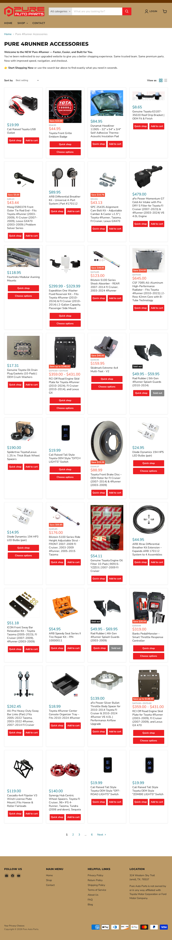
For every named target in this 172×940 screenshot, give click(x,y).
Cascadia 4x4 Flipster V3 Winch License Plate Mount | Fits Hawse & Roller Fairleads (22, 801)
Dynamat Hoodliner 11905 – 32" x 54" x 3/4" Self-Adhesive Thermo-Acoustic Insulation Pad (106, 131)
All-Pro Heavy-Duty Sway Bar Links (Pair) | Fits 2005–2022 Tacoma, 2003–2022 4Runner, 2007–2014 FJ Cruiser (23, 718)
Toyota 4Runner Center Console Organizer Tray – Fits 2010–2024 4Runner (64, 714)
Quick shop (15, 140)
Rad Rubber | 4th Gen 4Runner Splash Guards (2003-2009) (105, 637)
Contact (38, 23)
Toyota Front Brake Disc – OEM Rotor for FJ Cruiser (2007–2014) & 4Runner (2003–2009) (106, 480)
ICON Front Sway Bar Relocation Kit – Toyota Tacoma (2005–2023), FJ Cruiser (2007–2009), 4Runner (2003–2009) (22, 634)
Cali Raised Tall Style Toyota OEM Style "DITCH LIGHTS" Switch (64, 458)
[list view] (165, 80)
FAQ (90, 899)
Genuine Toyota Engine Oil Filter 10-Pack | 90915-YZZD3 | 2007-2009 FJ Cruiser (107, 566)
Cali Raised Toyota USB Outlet (21, 131)
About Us (93, 894)
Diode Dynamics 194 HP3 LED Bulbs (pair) (22, 538)
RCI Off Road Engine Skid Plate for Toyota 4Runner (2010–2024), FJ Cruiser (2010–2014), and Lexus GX (64, 386)
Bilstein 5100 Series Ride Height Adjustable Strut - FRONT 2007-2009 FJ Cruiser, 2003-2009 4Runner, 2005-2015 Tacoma (64, 545)
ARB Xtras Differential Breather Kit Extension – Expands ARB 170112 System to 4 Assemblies (147, 549)
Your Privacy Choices (14, 925)
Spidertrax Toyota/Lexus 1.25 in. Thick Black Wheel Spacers (23, 455)
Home (8, 23)
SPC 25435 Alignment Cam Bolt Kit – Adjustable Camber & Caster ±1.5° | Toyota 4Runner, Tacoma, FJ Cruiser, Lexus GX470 (106, 214)
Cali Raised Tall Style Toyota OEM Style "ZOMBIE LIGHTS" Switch (147, 790)
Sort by (8, 80)
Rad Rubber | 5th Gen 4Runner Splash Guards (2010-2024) (146, 382)
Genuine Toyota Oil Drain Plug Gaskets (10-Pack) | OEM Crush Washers (22, 373)
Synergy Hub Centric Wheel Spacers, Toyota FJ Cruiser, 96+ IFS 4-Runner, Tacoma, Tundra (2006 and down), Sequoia (65, 802)
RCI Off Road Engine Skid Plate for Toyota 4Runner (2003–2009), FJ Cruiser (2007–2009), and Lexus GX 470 (147, 718)
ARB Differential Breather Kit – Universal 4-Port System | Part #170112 (64, 200)
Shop (21, 23)
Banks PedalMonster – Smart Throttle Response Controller (147, 637)
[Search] (126, 11)
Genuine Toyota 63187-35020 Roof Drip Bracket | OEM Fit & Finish (148, 115)
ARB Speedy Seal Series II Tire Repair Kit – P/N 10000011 (65, 637)
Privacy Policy (95, 875)
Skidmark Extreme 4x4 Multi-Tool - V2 (104, 369)
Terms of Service (97, 890)
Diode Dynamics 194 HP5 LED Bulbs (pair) (148, 453)
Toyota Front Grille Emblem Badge (60, 135)
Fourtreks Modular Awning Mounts (23, 278)
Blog (90, 904)
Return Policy (95, 880)
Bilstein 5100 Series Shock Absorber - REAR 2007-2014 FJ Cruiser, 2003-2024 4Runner (105, 285)
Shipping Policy (96, 885)
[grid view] (160, 80)
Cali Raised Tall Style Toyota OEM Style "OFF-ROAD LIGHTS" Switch (105, 790)
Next (100, 834)
